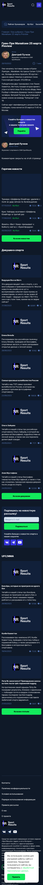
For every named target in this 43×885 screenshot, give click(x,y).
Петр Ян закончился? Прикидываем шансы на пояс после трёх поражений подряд (21, 682)
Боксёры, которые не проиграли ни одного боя (21, 587)
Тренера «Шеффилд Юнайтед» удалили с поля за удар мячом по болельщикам (21, 200)
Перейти (21, 131)
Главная (5, 32)
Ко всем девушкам (21, 496)
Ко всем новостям (21, 238)
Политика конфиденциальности (16, 788)
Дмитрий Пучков (21, 54)
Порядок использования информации (18, 799)
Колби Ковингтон (9, 633)
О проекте (6, 816)
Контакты (6, 783)
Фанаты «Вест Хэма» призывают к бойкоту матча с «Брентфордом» (18, 225)
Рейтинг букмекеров (16, 24)
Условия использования (12, 794)
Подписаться (21, 526)
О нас (4, 810)
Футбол (30, 24)
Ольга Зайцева (8, 425)
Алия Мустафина (9, 473)
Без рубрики (17, 32)
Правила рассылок (10, 805)
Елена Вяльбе (8, 335)
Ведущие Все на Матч (11, 280)
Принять (16, 877)
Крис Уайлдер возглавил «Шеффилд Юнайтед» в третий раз (18, 213)
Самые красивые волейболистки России (20, 380)
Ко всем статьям (21, 711)
